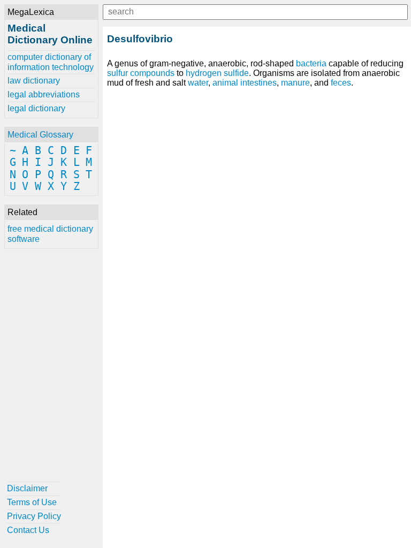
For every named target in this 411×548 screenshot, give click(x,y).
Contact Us (28, 530)
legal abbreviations (43, 94)
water (198, 82)
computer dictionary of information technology (50, 61)
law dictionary (33, 80)
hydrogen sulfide (217, 73)
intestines (258, 82)
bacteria (311, 63)
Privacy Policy (34, 516)
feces (341, 82)
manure (295, 82)
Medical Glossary (40, 134)
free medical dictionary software (50, 233)
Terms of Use (32, 502)
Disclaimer (27, 488)
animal (225, 82)
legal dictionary (36, 108)
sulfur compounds (140, 73)
